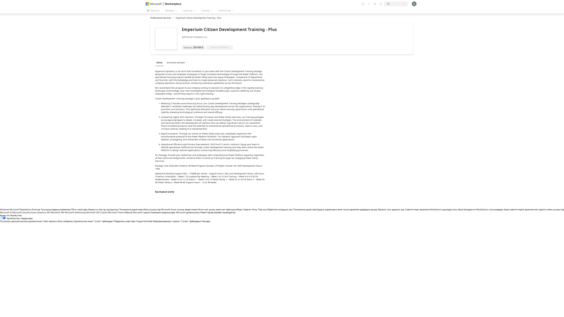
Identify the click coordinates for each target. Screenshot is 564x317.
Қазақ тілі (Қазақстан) (11, 215)
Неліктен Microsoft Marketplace (15, 209)
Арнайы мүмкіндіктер (224, 212)
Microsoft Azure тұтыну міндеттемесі (180, 209)
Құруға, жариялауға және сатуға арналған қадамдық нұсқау (347, 209)
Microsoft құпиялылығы (188, 212)
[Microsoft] (154, 4)
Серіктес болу (250, 209)
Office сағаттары (79, 209)
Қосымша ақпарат (176, 62)
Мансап (128, 212)
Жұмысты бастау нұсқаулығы (103, 209)
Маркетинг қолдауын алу (280, 209)
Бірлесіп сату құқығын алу (391, 209)
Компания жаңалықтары (163, 212)
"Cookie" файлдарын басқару (195, 221)
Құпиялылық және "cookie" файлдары (93, 221)
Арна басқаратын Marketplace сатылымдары (480, 209)
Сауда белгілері (144, 221)
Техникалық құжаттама (131, 209)
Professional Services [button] (160, 17)
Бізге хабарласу (66, 221)
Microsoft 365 (57, 212)
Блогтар (36, 209)
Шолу (159, 62)
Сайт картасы (50, 221)
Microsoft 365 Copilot (96, 212)
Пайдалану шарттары (125, 221)
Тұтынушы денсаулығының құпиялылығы (21, 221)
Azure (33, 212)
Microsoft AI (6, 212)
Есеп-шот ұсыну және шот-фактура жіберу (220, 209)
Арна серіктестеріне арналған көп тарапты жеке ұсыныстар (534, 209)
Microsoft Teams (116, 212)
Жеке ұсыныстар (152, 209)
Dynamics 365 (43, 212)
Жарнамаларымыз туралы (166, 221)
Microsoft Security (21, 212)
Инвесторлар (207, 212)
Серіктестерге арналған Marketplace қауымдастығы (431, 209)
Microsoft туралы (141, 212)
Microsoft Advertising (75, 212)
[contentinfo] (174, 18)
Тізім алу (262, 209)
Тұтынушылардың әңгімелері (55, 209)
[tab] (160, 62)
